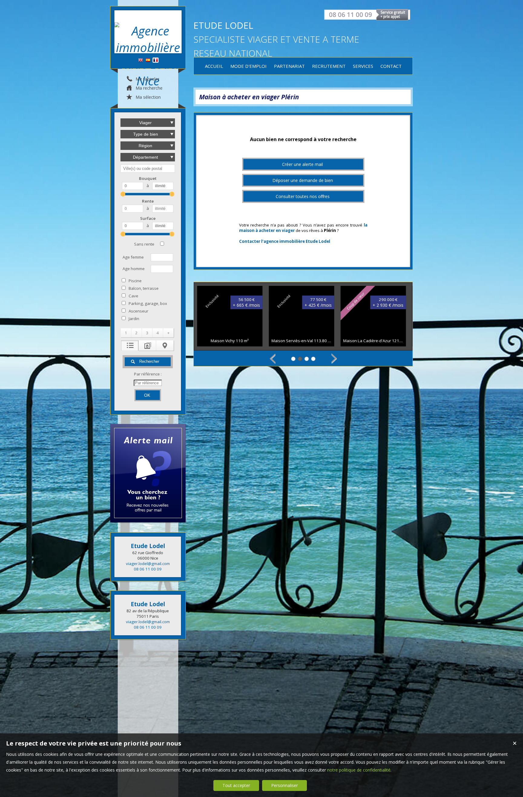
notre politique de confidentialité (358, 770)
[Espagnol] (148, 60)
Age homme (134, 268)
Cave (133, 296)
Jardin (134, 318)
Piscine (135, 280)
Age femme (133, 257)
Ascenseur (138, 311)
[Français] (156, 60)
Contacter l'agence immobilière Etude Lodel (284, 241)
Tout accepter (236, 785)
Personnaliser (284, 785)
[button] (126, 332)
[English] (140, 60)
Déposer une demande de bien (302, 180)
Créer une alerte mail (302, 164)
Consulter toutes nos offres (303, 196)
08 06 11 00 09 (148, 569)
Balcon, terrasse (144, 288)
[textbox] (147, 168)
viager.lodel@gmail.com (148, 563)
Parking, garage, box (148, 303)
